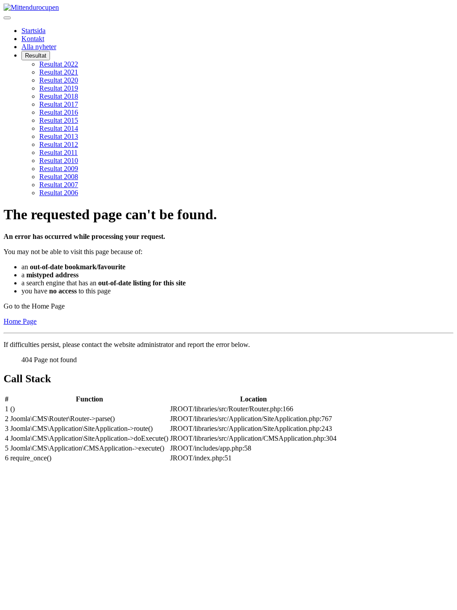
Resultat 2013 (58, 136)
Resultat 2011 (58, 152)
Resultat (35, 55)
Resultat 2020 (58, 80)
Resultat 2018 (58, 96)
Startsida (33, 30)
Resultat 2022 (58, 64)
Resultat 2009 (58, 168)
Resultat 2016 (58, 112)
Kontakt (32, 38)
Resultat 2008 (58, 176)
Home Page (20, 321)
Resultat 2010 (58, 160)
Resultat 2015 (58, 120)
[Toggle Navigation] (7, 18)
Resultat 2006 (58, 192)
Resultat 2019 (58, 88)
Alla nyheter (38, 46)
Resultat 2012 (58, 144)
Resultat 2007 (58, 184)
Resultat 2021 (58, 72)
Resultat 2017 (58, 104)
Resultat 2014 (58, 128)
